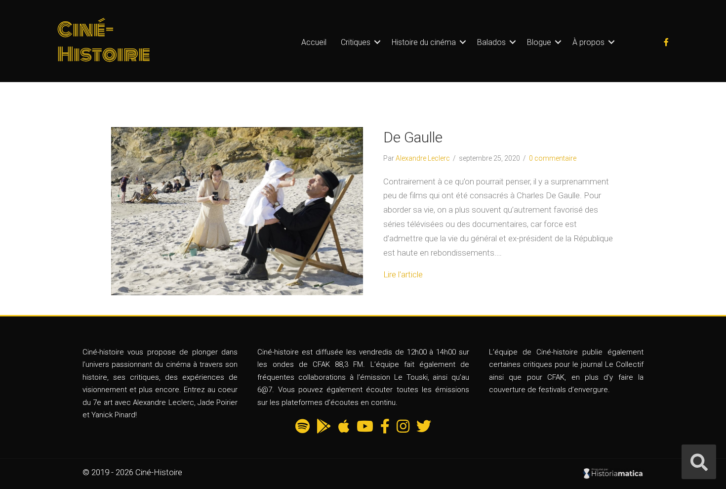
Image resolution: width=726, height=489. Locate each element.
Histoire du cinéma (424, 42)
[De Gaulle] (237, 210)
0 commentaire (552, 158)
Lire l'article (403, 274)
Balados (491, 42)
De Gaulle (413, 137)
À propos (588, 42)
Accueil (313, 42)
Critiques (355, 42)
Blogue (539, 42)
